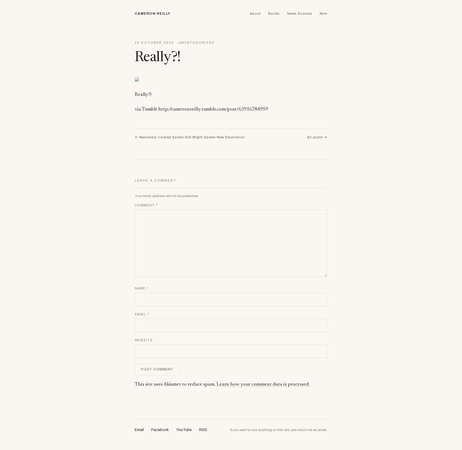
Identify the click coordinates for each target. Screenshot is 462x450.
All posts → (317, 137)
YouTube (184, 430)
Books (274, 13)
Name (142, 288)
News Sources (299, 13)
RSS (203, 430)
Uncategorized (196, 43)
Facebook (160, 430)
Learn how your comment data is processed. (263, 384)
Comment (146, 205)
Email (142, 314)
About (255, 13)
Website (144, 340)
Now (323, 13)
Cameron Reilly (152, 13)
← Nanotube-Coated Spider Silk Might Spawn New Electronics (190, 137)
